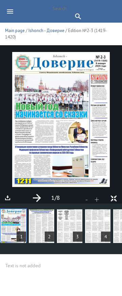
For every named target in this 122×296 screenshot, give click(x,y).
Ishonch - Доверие (46, 30)
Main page (15, 30)
